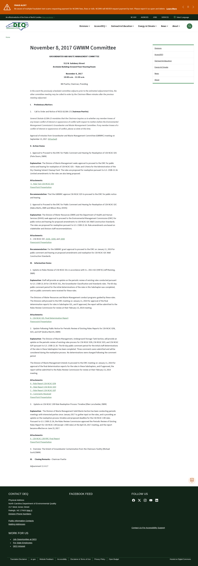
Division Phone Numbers (19, 514)
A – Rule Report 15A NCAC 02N (43, 383)
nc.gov (33, 559)
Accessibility (62, 559)
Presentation (41, 187)
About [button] (175, 26)
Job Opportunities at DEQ (25, 539)
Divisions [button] (83, 26)
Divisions (158, 48)
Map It (29, 510)
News (157, 73)
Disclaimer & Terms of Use (80, 559)
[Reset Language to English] (175, 17)
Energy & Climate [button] (146, 26)
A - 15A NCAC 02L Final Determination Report (49, 318)
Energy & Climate (161, 67)
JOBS (155, 17)
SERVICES (165, 17)
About (157, 80)
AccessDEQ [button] (99, 26)
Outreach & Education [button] (121, 26)
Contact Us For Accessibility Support (148, 528)
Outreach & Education (163, 61)
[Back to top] (192, 480)
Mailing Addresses (16, 524)
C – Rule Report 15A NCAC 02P (43, 390)
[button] (189, 26)
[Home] (17, 23)
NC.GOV (133, 17)
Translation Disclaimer (18, 559)
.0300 (62, 239)
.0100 (47, 239)
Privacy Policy (99, 559)
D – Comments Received (40, 393)
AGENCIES (144, 17)
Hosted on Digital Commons (180, 559)
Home (8, 37)
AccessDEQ (159, 54)
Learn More (171, 8)
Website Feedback (47, 559)
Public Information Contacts (21, 521)
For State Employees (22, 543)
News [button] (163, 26)
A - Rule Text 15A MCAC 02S (42, 183)
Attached (52, 139)
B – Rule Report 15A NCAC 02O (43, 387)
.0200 (53, 239)
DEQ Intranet (19, 546)
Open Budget (114, 559)
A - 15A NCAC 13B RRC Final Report (45, 438)
